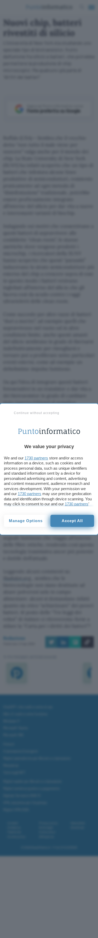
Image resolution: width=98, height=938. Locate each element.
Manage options (26, 520)
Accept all (72, 520)
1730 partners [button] (36, 458)
